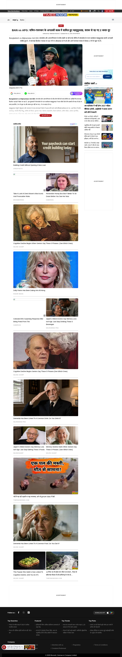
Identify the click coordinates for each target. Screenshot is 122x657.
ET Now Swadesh (45, 11)
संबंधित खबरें (89, 83)
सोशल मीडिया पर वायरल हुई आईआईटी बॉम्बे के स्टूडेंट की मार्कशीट (102, 632)
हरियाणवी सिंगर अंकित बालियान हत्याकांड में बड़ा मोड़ (48, 626)
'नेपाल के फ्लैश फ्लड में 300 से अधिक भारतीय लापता (19, 626)
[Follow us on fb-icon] (18, 612)
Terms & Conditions (101, 645)
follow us (17, 93)
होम (9, 20)
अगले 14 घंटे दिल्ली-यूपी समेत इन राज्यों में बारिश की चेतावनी (101, 626)
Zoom (30, 11)
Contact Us (34, 645)
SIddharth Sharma (54, 33)
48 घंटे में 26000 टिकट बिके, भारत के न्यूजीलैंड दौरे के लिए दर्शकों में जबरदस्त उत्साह (46, 633)
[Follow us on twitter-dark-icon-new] (24, 612)
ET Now (36, 11)
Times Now (24, 11)
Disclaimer (34, 648)
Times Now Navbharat (14, 11)
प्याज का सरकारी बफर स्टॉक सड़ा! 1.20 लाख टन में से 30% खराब (74, 626)
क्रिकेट (22, 20)
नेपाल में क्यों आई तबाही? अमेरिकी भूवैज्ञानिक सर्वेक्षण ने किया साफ (75, 632)
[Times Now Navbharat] (61, 15)
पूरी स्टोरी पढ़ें (45, 115)
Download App (100, 612)
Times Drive (65, 11)
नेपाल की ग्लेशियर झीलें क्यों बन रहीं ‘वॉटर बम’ (20, 632)
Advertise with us (57, 645)
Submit (108, 76)
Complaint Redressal (59, 648)
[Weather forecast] (94, 11)
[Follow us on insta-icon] (29, 612)
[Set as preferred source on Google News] (76, 93)
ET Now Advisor (56, 11)
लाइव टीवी (111, 11)
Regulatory (76, 645)
